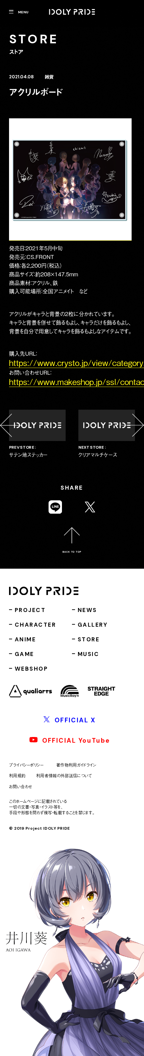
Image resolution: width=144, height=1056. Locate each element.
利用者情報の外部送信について (64, 775)
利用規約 (17, 775)
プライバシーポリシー (26, 765)
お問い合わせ (20, 786)
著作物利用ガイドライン (76, 765)
